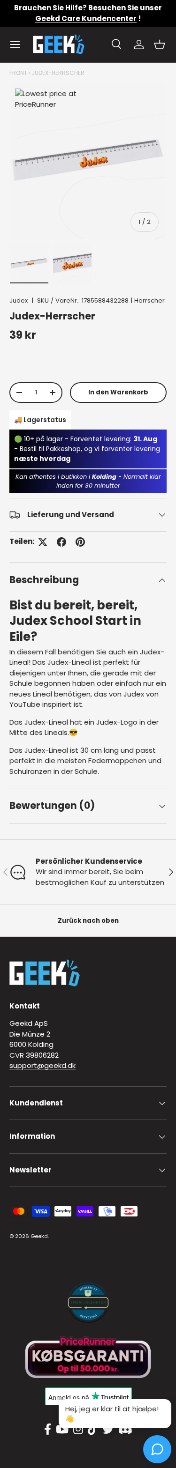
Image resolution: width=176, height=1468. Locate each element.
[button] (159, 44)
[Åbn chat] (157, 1449)
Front (18, 73)
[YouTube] (62, 1429)
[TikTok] (93, 1429)
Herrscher (149, 300)
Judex (18, 300)
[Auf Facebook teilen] (61, 542)
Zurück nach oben (88, 920)
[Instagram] (78, 1429)
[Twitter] (108, 1429)
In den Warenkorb (118, 392)
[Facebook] (47, 1429)
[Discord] (125, 1429)
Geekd (39, 1236)
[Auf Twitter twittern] (42, 542)
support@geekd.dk (42, 1065)
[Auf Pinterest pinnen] (80, 542)
